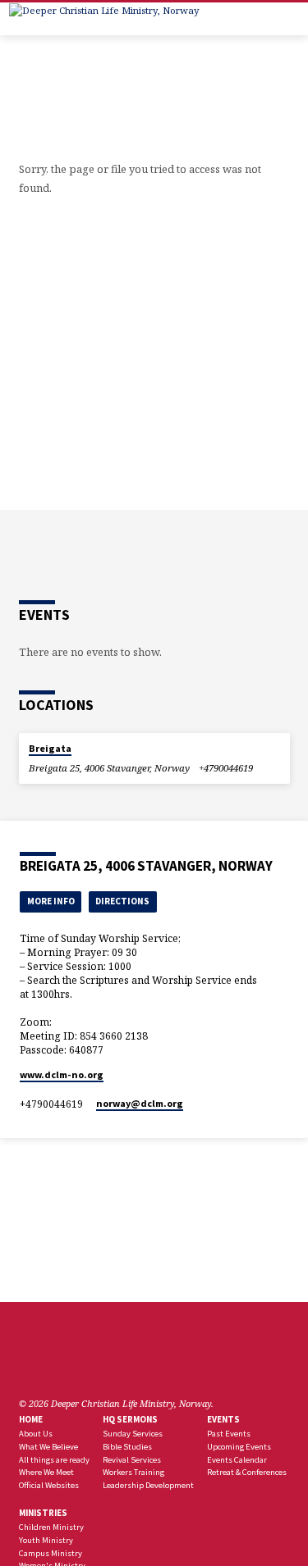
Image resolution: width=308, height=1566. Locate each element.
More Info (51, 901)
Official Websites (49, 1485)
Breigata (50, 748)
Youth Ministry (46, 1540)
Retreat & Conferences (247, 1472)
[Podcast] (102, 1365)
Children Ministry (51, 1527)
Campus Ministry (50, 1553)
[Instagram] (85, 1364)
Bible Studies (127, 1446)
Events (223, 1419)
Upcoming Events (239, 1446)
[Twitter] (46, 1364)
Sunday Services (133, 1433)
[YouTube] (65, 1364)
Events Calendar (237, 1459)
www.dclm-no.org (61, 1074)
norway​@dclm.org (139, 1103)
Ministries (43, 1512)
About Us (36, 1433)
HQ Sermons (130, 1419)
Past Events (229, 1433)
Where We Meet (46, 1472)
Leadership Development (148, 1485)
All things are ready (54, 1459)
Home (31, 1419)
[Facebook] (26, 1364)
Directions (122, 901)
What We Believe (48, 1446)
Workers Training (133, 1472)
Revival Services (132, 1459)
